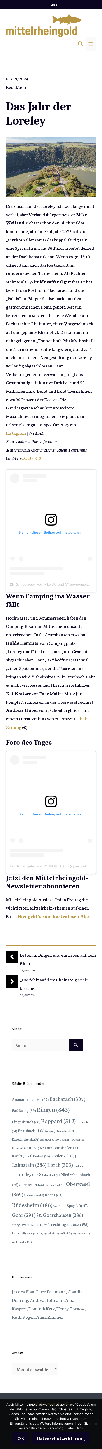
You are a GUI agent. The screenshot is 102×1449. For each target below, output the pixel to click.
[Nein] (96, 1423)
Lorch (60, 1164)
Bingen (53, 1109)
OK (20, 1438)
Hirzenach (20, 1148)
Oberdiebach (31, 1184)
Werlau (83, 1233)
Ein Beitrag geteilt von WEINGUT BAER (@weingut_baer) (53, 866)
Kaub (22, 1155)
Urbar (19, 1233)
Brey (50, 1131)
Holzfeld (35, 1148)
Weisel (52, 1233)
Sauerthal (59, 1206)
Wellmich (67, 1233)
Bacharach (67, 1098)
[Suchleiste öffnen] (80, 44)
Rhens (53, 1194)
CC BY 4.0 (31, 458)
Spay (74, 1205)
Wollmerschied (22, 1242)
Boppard (58, 1121)
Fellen (65, 1139)
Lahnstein (29, 1164)
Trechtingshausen (68, 1224)
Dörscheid (66, 1131)
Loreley (29, 1174)
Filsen (79, 1139)
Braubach (32, 1130)
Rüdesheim (32, 1204)
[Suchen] (76, 1045)
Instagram (16, 432)
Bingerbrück (26, 1121)
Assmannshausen (30, 1099)
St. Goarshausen (59, 1214)
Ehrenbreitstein (25, 1139)
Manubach (51, 1175)
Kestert (41, 1156)
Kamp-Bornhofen (60, 1147)
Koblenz (63, 1155)
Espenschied (49, 1139)
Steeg (19, 1224)
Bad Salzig (24, 1110)
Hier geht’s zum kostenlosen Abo (53, 916)
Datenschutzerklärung (61, 1438)
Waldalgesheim (36, 1233)
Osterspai (34, 1194)
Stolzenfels (37, 1224)
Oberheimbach (55, 1185)
